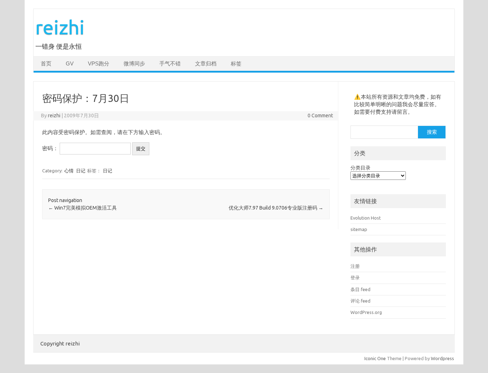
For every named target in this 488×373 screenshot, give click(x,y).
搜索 (432, 132)
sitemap (358, 229)
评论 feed (360, 300)
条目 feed (360, 289)
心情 (69, 170)
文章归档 (205, 64)
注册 (355, 266)
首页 (46, 64)
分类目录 (360, 168)
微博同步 (134, 64)
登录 (355, 277)
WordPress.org (366, 312)
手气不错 (170, 64)
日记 (80, 170)
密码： (51, 148)
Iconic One (375, 358)
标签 (236, 64)
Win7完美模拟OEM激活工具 (82, 208)
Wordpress (442, 358)
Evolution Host (365, 217)
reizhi (60, 27)
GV (70, 64)
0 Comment (320, 115)
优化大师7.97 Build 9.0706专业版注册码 (276, 208)
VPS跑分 (98, 64)
